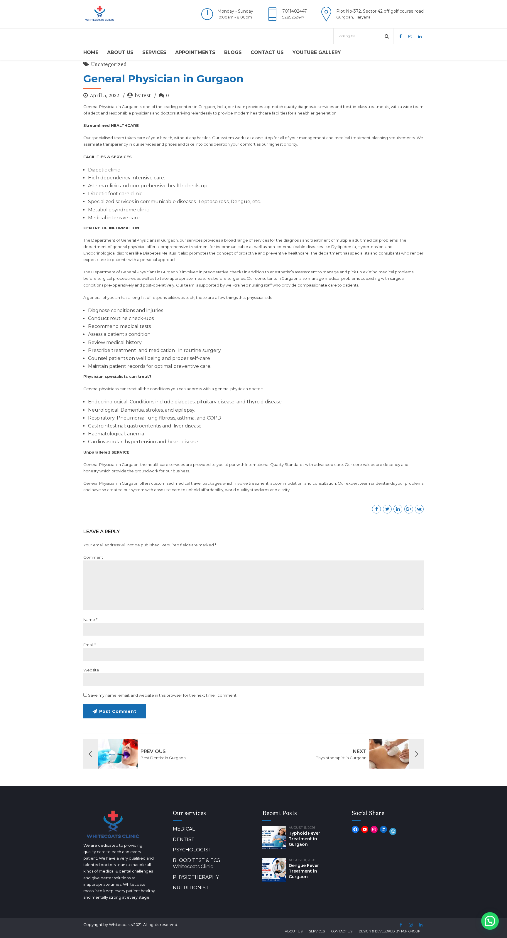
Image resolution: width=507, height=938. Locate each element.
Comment (93, 557)
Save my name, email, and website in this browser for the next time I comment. (162, 695)
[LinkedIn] (383, 829)
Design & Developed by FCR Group (389, 931)
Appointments (195, 52)
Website (91, 670)
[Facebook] (355, 829)
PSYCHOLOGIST (192, 850)
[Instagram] (374, 829)
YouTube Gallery (317, 52)
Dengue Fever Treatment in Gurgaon (304, 871)
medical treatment (352, 137)
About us (120, 52)
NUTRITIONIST (191, 887)
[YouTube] (364, 829)
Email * (89, 644)
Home (90, 52)
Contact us (267, 52)
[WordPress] (392, 831)
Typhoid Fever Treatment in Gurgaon (304, 839)
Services (154, 52)
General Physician (100, 106)
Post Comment (117, 711)
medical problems (395, 272)
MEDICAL (184, 829)
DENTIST (184, 839)
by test (143, 95)
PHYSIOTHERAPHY (196, 877)
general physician (231, 388)
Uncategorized (108, 64)
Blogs (233, 52)
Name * (90, 619)
